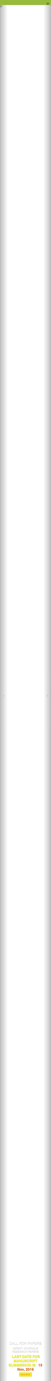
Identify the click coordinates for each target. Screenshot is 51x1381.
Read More (25, 1374)
